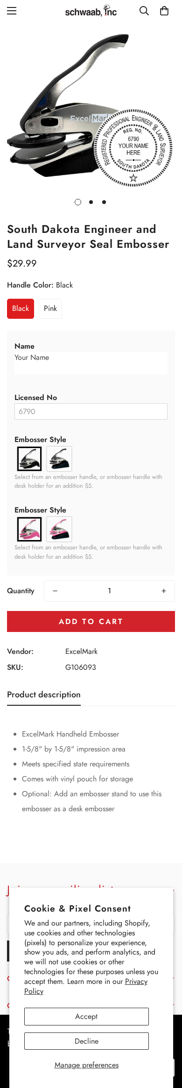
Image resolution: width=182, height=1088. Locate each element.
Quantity (21, 590)
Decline (86, 1041)
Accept (86, 1016)
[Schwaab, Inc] (91, 10)
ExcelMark (81, 651)
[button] (91, 346)
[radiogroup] (91, 458)
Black (20, 308)
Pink (50, 308)
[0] (164, 10)
